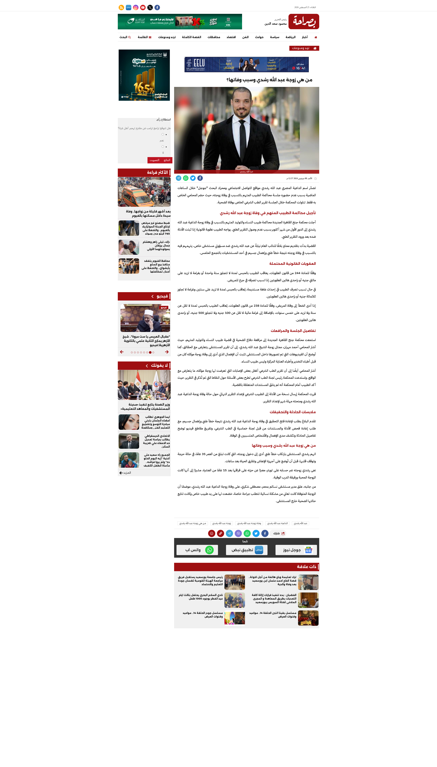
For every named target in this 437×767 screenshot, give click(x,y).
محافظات (214, 37)
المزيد (127, 472)
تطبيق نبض (242, 550)
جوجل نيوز (292, 550)
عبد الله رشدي (300, 523)
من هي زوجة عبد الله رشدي (192, 523)
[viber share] (178, 178)
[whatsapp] (220, 533)
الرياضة (290, 37)
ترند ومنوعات (167, 37)
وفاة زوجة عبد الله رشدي (249, 523)
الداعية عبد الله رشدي (277, 523)
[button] (167, 352)
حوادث (259, 37)
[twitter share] (193, 178)
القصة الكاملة (191, 37)
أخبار (305, 37)
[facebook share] (200, 178)
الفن (245, 37)
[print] (211, 533)
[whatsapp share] (185, 178)
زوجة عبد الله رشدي (221, 523)
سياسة (274, 37)
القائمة (143, 37)
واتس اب (193, 550)
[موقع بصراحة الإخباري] (303, 21)
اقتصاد (231, 37)
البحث (123, 37)
